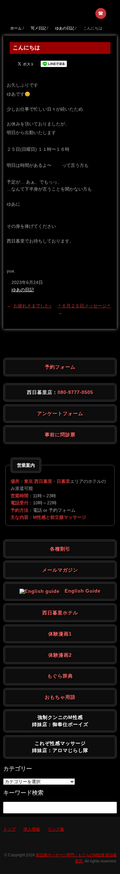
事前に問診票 (60, 434)
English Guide (80, 591)
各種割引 (60, 549)
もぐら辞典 (60, 676)
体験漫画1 (60, 634)
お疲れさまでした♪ (32, 305)
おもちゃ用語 (60, 697)
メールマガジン (60, 570)
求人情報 (31, 829)
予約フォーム (60, 367)
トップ (9, 829)
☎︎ (101, 13)
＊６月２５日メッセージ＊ (84, 305)
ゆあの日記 (23, 289)
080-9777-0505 (75, 392)
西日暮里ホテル (60, 612)
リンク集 (56, 829)
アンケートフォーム (60, 413)
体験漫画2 (60, 655)
